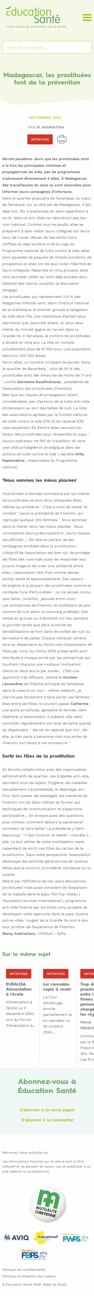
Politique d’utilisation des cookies (28, 1276)
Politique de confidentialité (23, 1269)
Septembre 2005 (45, 117)
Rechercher (82, 47)
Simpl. (62, 1284)
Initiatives (40, 139)
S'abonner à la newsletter (48, 1119)
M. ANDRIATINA (50, 127)
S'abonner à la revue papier (47, 1109)
